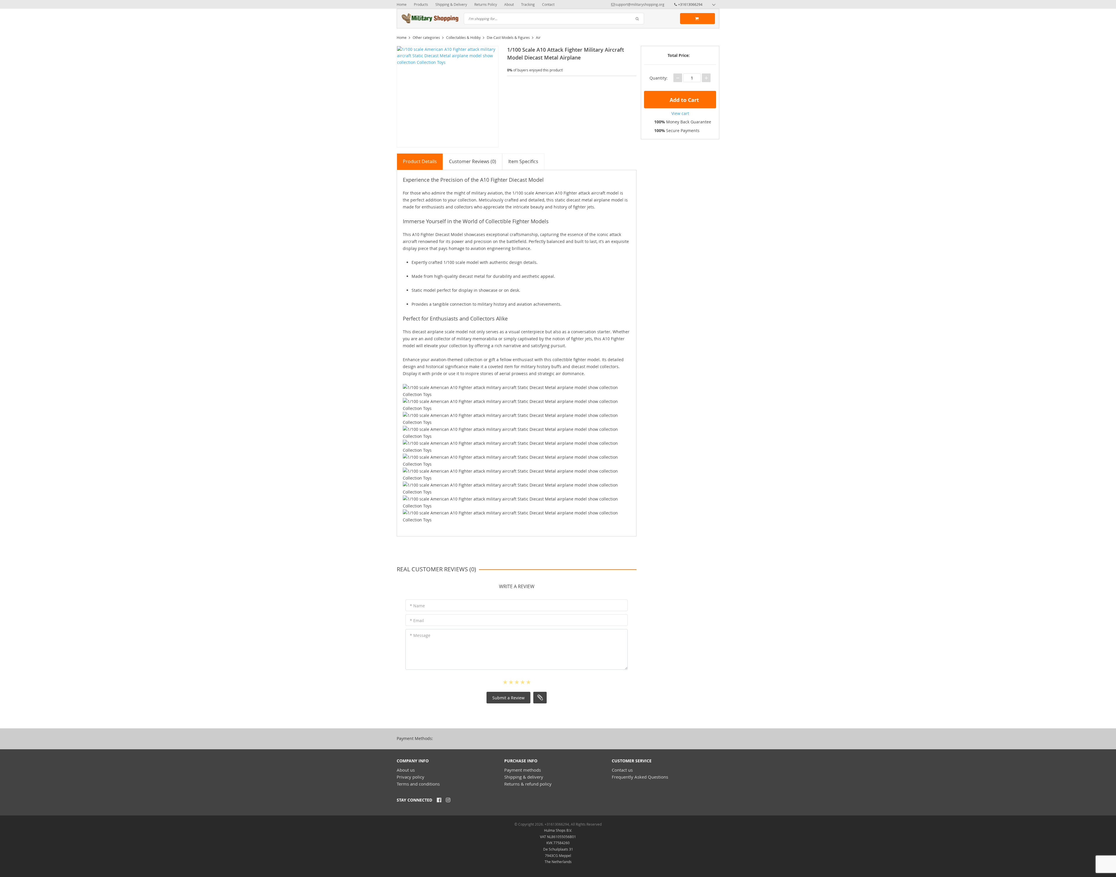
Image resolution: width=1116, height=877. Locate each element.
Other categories (426, 37)
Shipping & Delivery (451, 4)
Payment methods (522, 770)
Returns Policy (485, 4)
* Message (420, 635)
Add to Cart (683, 100)
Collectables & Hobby (463, 37)
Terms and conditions (418, 784)
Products (421, 4)
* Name (417, 605)
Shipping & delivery (523, 777)
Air (538, 37)
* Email (417, 620)
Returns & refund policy (528, 784)
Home (402, 4)
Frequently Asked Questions (640, 777)
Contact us (622, 770)
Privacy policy (410, 777)
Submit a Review (508, 697)
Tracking (528, 4)
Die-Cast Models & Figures (508, 37)
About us (406, 770)
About (509, 4)
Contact (548, 4)
